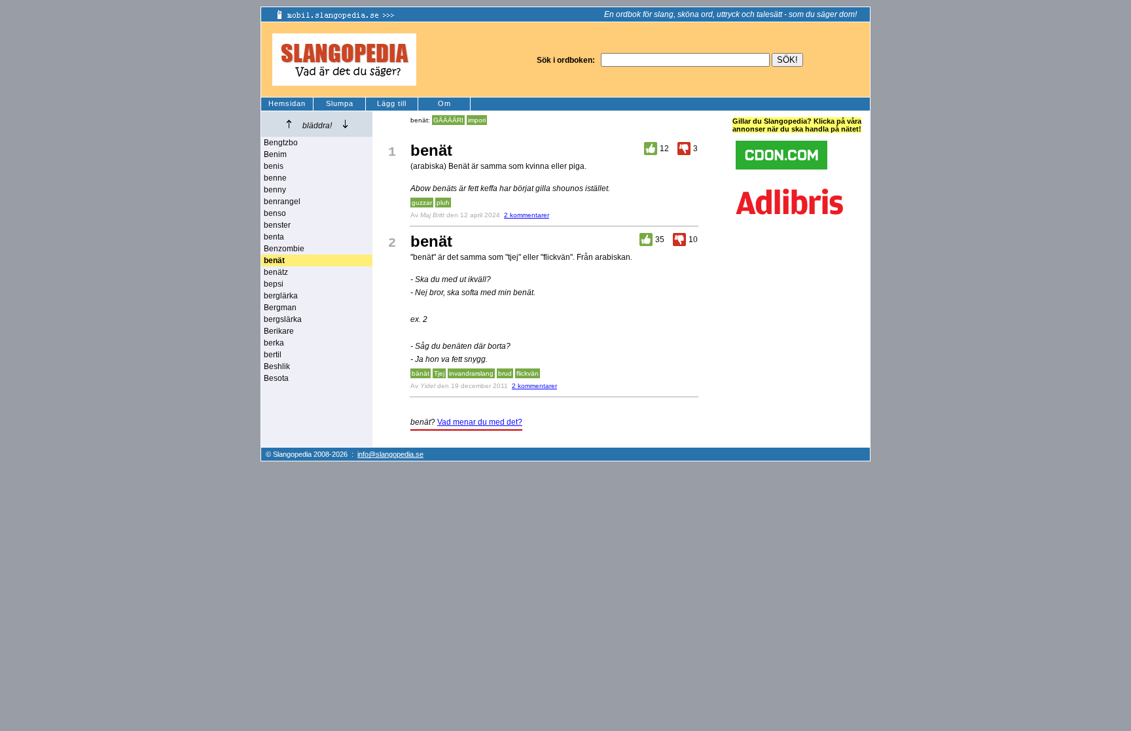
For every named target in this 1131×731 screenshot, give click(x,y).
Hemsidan (287, 103)
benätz (276, 272)
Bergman (280, 307)
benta (274, 236)
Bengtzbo (281, 142)
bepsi (273, 284)
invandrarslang (471, 373)
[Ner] (345, 124)
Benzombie (284, 248)
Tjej (439, 373)
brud (505, 373)
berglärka (281, 295)
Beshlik (277, 366)
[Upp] (289, 124)
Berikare (279, 331)
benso (275, 213)
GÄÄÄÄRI (448, 120)
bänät (420, 373)
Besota (276, 378)
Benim (275, 154)
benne (275, 178)
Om (444, 103)
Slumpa (339, 103)
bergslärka (283, 319)
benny (275, 189)
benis (273, 166)
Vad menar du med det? (479, 422)
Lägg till (391, 103)
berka (274, 343)
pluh (443, 202)
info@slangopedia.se (390, 454)
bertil (272, 354)
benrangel (282, 201)
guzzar (422, 202)
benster (277, 225)
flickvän (527, 373)
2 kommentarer (526, 215)
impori (477, 120)
